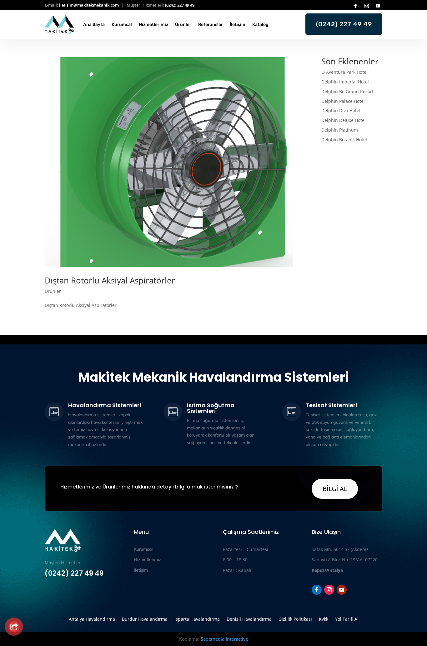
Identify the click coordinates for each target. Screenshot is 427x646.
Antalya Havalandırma (92, 618)
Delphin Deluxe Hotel (343, 120)
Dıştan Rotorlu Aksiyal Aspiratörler (110, 280)
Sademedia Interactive (224, 639)
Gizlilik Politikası (295, 618)
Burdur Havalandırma (145, 618)
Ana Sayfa (94, 24)
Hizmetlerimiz (153, 24)
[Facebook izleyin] (355, 6)
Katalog (260, 24)
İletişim (237, 24)
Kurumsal (122, 24)
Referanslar (210, 24)
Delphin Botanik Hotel (344, 140)
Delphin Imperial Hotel (345, 82)
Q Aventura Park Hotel (344, 72)
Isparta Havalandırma (197, 618)
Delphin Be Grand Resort (347, 91)
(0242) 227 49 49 (179, 5)
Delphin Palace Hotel (343, 101)
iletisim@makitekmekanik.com (89, 5)
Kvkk (323, 618)
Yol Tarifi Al (347, 618)
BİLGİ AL (335, 488)
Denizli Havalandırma (249, 618)
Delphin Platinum (340, 130)
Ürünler (183, 24)
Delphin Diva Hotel (340, 110)
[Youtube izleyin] (378, 6)
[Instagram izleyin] (366, 6)
